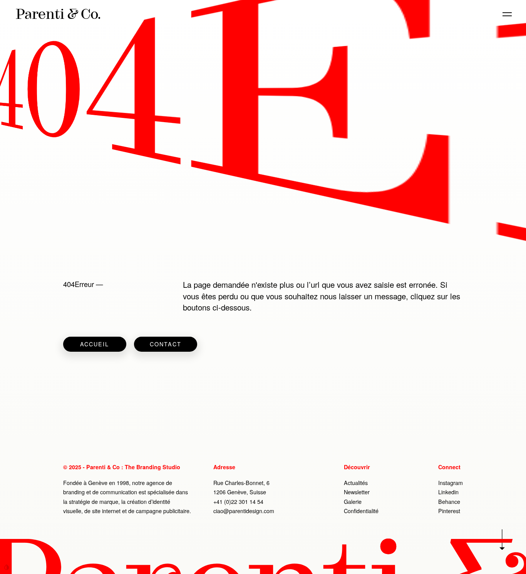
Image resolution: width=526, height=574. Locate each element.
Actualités (356, 483)
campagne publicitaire (162, 511)
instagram (450, 483)
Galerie (353, 501)
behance (449, 501)
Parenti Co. (58, 13)
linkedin (448, 492)
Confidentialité (361, 511)
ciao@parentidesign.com (243, 511)
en (470, 14)
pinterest (449, 511)
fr (483, 14)
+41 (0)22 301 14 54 (238, 501)
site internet (106, 511)
